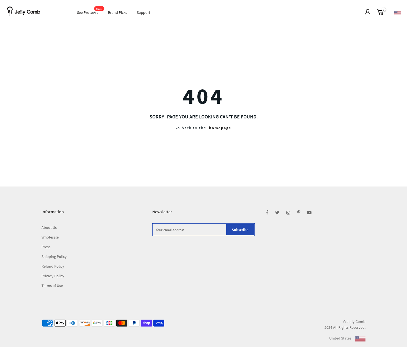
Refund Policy (53, 266)
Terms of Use (52, 285)
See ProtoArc (90, 11)
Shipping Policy (54, 256)
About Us (49, 227)
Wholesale (50, 237)
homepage (220, 127)
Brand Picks (117, 12)
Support (143, 12)
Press (46, 246)
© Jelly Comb (354, 321)
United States (340, 338)
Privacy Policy (53, 275)
